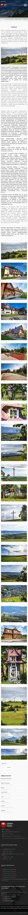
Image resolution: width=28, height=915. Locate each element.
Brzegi (2, 787)
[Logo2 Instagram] (21, 912)
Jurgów (3, 801)
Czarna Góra (4, 792)
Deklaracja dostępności (9, 900)
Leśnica (3, 805)
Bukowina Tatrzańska (6, 778)
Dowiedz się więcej (23, 908)
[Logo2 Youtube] (24, 912)
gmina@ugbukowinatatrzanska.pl (12, 836)
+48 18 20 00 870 (8, 834)
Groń (2, 796)
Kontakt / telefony (8, 898)
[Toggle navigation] (25, 5)
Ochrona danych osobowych (10, 896)
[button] (7, 767)
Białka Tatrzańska (5, 783)
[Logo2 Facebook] (18, 912)
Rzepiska (3, 810)
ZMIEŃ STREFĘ (3, 1)
